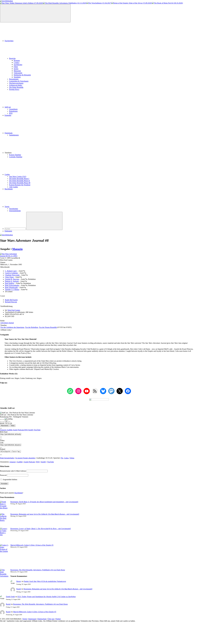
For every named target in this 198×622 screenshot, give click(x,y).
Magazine (17, 71)
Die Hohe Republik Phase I (19, 179)
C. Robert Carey (11, 271)
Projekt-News (14, 89)
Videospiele (18, 73)
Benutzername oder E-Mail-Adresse (13, 471)
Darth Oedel (10, 597)
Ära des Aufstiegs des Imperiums (12, 327)
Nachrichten (9, 41)
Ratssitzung (13, 111)
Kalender (8, 115)
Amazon (3, 430)
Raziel (18, 589)
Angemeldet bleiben (9, 479)
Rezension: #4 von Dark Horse (37, 570)
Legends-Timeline (15, 157)
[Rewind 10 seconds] (3, 421)
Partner (58, 619)
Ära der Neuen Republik (48, 327)
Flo (62, 458)
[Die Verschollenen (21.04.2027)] (99, 3)
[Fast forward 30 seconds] (9, 421)
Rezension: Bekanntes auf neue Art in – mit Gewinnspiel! (44, 514)
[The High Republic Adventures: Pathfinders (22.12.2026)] (65, 3)
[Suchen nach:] (15, 229)
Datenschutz (41, 619)
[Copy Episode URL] (1, 447)
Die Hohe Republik (16, 87)
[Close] (1, 428)
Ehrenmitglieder (15, 211)
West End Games (14, 310)
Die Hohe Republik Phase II (19, 181)
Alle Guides (13, 187)
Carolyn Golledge (11, 273)
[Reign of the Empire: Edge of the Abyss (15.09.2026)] (131, 3)
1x (6, 421)
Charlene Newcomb (12, 275)
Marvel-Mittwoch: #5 (31, 545)
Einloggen (8, 231)
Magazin (17, 248)
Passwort (3, 475)
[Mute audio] (1, 421)
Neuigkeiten (13, 209)
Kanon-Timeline (15, 155)
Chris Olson (9, 277)
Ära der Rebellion (31, 327)
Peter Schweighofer (12, 285)
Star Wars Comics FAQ (17, 177)
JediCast (8, 107)
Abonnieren (4, 425)
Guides (7, 174)
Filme (16, 67)
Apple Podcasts (18, 430)
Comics (16, 63)
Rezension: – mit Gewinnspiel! (40, 529)
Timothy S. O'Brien (12, 289)
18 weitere (8, 292)
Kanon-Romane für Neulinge (19, 185)
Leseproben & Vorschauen (18, 81)
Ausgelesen (13, 109)
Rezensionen (13, 79)
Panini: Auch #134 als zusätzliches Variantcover (45, 581)
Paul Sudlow (9, 283)
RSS (10, 113)
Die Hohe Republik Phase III (19, 183)
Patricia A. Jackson (12, 281)
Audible (10, 430)
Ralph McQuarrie (11, 300)
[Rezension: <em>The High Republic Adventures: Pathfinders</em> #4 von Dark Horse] (4, 578)
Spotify (31, 430)
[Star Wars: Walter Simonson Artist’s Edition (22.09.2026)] (21, 3)
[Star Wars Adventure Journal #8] (11, 256)
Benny (18, 581)
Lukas (66, 458)
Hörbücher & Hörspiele (22, 75)
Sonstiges (17, 77)
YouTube (37, 430)
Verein (7, 207)
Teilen (13, 425)
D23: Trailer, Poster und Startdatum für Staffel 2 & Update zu (47, 597)
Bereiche (12, 58)
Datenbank (8, 133)
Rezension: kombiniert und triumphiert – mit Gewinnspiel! (44, 502)
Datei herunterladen (7, 458)
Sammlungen (14, 135)
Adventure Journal (7, 323)
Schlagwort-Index (15, 85)
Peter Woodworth (11, 287)
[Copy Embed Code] (1, 454)
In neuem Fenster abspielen (25, 458)
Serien (16, 69)
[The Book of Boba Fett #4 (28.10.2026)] (167, 3)
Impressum (32, 619)
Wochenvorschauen (16, 83)
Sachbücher (18, 65)
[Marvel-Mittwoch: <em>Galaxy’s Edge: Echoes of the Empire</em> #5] (4, 556)
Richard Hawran (11, 302)
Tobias (71, 458)
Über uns (51, 619)
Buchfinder (9, 189)
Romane (17, 60)
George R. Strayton (12, 279)
